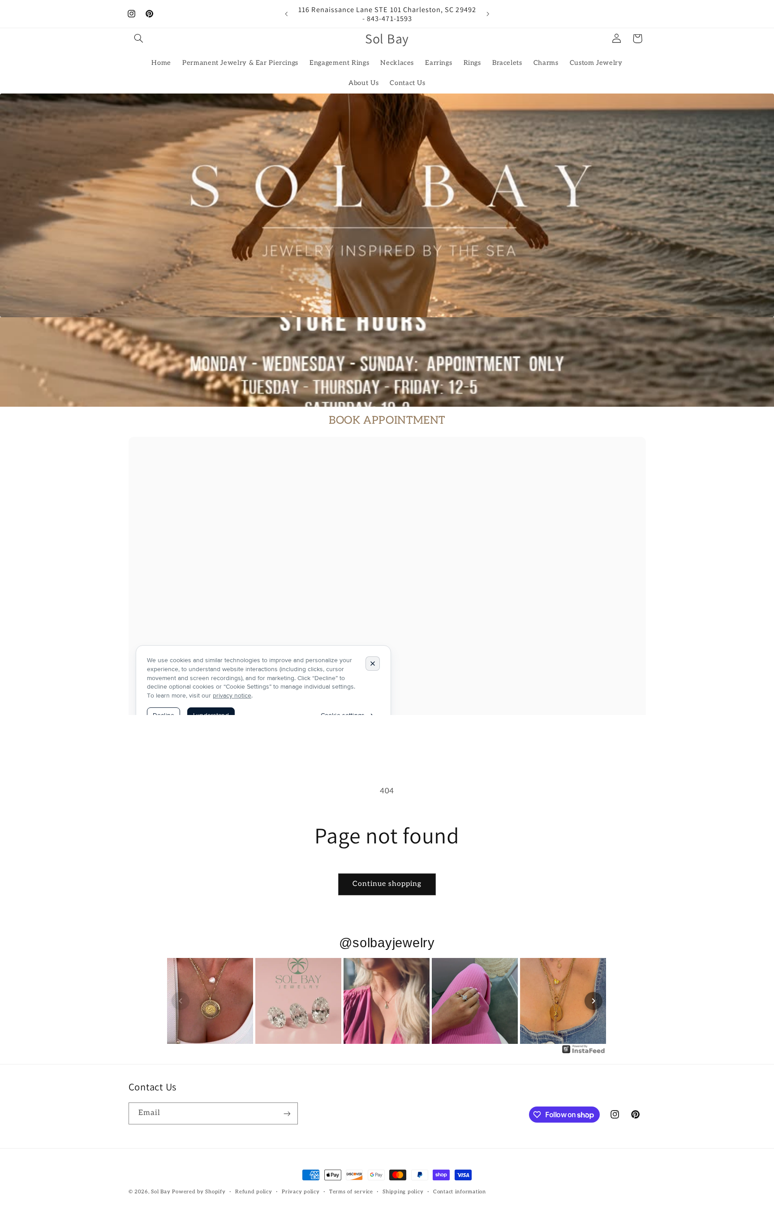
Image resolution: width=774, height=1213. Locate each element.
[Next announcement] (488, 14)
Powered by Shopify (198, 1192)
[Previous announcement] (286, 14)
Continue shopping (387, 884)
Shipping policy (403, 1192)
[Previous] (180, 1001)
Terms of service (351, 1192)
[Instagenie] (583, 1052)
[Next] (593, 1001)
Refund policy (253, 1192)
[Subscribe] (286, 1113)
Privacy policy (300, 1192)
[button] (139, 38)
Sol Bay (160, 1192)
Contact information (459, 1192)
